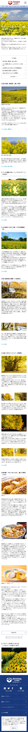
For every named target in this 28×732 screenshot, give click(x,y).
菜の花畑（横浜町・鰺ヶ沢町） (10, 61)
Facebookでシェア (15, 637)
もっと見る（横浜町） (6, 129)
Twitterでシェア (8, 637)
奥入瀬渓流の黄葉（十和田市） (10, 70)
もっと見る (4, 220)
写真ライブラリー (5, 696)
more (2, 648)
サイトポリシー (5, 726)
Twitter (9, 688)
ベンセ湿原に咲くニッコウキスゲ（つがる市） (13, 64)
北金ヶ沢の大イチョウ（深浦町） (11, 73)
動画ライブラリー (5, 702)
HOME (2, 6)
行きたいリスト (7, 720)
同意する (14, 728)
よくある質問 (4, 712)
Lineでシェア (20, 637)
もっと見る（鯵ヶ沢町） (7, 166)
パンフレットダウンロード (7, 707)
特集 (7, 6)
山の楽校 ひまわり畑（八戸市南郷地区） (12, 68)
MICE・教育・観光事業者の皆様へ (9, 724)
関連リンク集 (4, 729)
